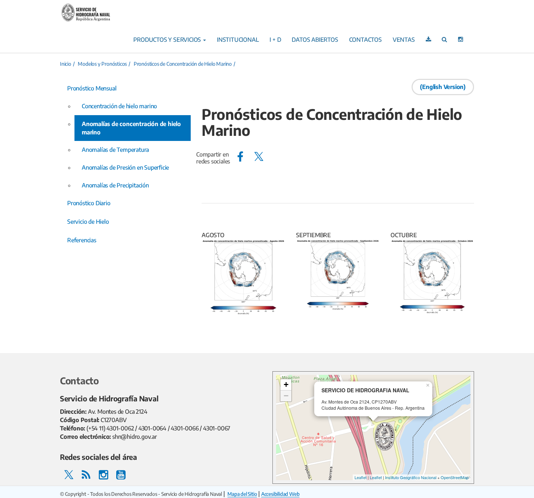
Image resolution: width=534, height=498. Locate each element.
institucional (238, 39)
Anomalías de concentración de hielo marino (131, 128)
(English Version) (443, 86)
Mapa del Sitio (242, 494)
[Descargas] (428, 39)
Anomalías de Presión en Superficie (125, 167)
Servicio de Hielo (88, 221)
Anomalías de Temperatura (115, 149)
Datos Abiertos (315, 39)
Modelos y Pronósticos (102, 64)
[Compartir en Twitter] (258, 156)
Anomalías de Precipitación (115, 185)
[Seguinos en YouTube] (121, 474)
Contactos (365, 39)
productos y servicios (167, 39)
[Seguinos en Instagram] (461, 39)
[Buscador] (444, 39)
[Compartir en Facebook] (240, 156)
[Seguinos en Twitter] (68, 474)
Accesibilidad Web (280, 494)
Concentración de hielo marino (119, 106)
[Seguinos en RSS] (86, 474)
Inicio (65, 64)
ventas (404, 39)
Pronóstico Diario (88, 203)
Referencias (81, 240)
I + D (275, 39)
